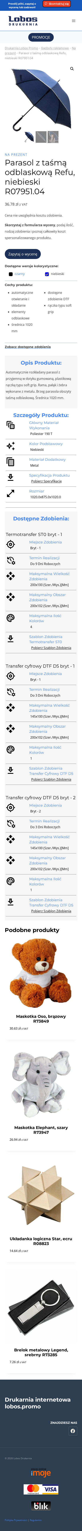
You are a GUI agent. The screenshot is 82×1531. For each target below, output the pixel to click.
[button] (72, 68)
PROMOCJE (41, 37)
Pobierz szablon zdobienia (51, 648)
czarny (20, 274)
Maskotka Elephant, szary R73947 (41, 1130)
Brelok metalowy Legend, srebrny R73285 (41, 1352)
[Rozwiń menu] (73, 21)
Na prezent (16, 154)
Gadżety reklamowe (55, 48)
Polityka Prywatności (16, 1520)
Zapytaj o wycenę (22, 254)
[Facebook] (73, 1431)
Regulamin (36, 1520)
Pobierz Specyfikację (46, 481)
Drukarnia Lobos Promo (21, 48)
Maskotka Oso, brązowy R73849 (41, 1019)
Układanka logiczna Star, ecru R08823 (41, 1241)
